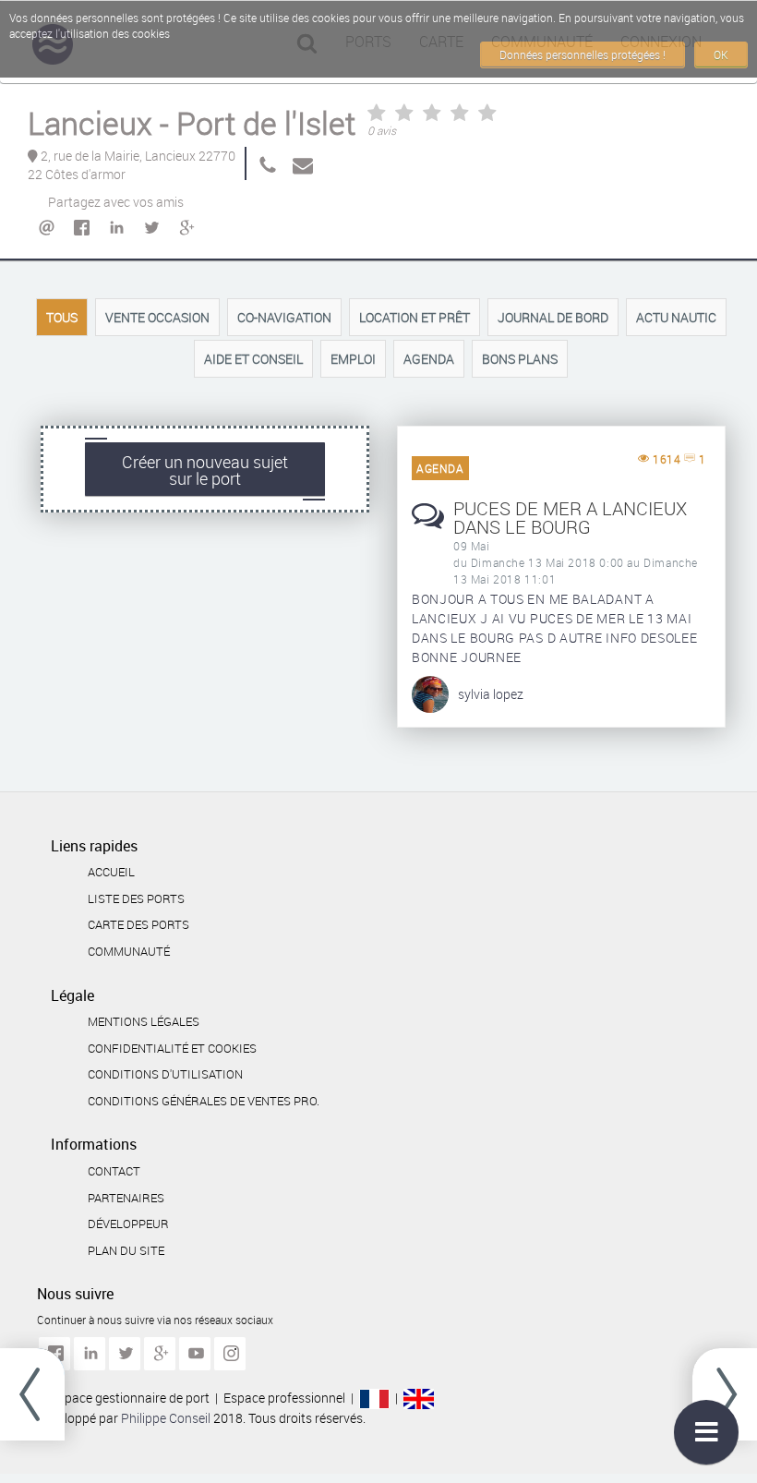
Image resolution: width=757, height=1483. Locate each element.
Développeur (128, 1223)
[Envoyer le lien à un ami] (45, 228)
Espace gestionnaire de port (130, 1397)
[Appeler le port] (264, 163)
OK (721, 54)
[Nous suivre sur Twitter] (124, 1353)
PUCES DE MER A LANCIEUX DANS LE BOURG (570, 517)
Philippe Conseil (167, 1418)
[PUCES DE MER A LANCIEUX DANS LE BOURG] (428, 526)
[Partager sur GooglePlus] (185, 228)
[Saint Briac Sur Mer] (32, 1394)
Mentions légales (143, 1021)
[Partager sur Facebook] (80, 228)
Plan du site (126, 1250)
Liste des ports (136, 898)
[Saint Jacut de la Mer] (724, 1394)
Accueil (111, 871)
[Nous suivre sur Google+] (159, 1353)
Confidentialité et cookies (172, 1048)
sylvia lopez (490, 694)
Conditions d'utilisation (165, 1074)
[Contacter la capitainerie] (299, 163)
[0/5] (432, 115)
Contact (114, 1171)
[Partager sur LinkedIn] (115, 228)
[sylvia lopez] (430, 692)
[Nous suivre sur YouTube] (194, 1353)
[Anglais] (418, 1397)
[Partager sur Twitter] (150, 228)
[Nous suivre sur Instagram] (230, 1353)
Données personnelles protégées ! (582, 54)
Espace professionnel (284, 1397)
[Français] (374, 1397)
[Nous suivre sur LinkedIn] (89, 1353)
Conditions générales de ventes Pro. (203, 1100)
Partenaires (126, 1197)
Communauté (129, 951)
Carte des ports (138, 924)
